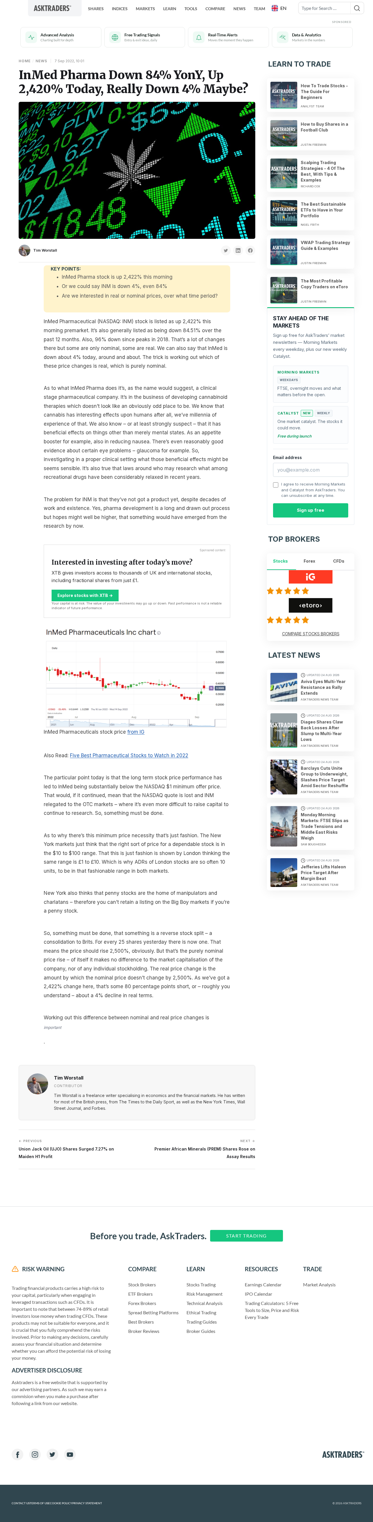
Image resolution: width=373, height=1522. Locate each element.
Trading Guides (201, 1321)
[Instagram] (35, 1454)
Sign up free (310, 510)
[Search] (357, 8)
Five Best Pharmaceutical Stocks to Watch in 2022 (129, 755)
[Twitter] (52, 1454)
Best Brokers (141, 1321)
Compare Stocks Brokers (310, 633)
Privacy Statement (87, 1503)
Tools (190, 8)
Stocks (280, 561)
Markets (145, 8)
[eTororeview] (289, 620)
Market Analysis (319, 1284)
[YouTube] (70, 1454)
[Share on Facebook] (250, 250)
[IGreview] (289, 591)
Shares (96, 8)
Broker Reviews (143, 1331)
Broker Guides (200, 1331)
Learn (169, 8)
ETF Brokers (140, 1294)
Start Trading (246, 1235)
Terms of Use (40, 1503)
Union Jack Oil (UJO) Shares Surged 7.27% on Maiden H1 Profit (66, 1149)
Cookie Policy (61, 1503)
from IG (136, 732)
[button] (279, 8)
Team (259, 8)
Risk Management (204, 1294)
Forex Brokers (142, 1303)
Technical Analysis (204, 1303)
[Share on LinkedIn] (238, 250)
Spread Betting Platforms (153, 1312)
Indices (120, 8)
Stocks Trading (201, 1284)
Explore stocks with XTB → (85, 595)
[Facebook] (17, 1454)
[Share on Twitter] (226, 250)
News (239, 8)
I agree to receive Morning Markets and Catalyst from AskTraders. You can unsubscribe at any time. (313, 490)
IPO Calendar (258, 1294)
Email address (287, 457)
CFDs (338, 561)
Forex (309, 561)
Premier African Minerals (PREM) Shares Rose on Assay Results (204, 1149)
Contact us (21, 1503)
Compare (215, 8)
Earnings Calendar (263, 1284)
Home (25, 61)
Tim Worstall (45, 250)
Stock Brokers (142, 1284)
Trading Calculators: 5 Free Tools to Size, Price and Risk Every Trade (272, 1310)
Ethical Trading (201, 1312)
